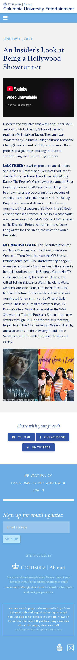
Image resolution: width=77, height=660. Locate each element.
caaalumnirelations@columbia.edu (25, 587)
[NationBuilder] (62, 647)
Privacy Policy (38, 475)
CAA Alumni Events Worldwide (38, 483)
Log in (38, 490)
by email (24, 437)
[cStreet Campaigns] (70, 647)
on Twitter (40, 447)
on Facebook (54, 437)
